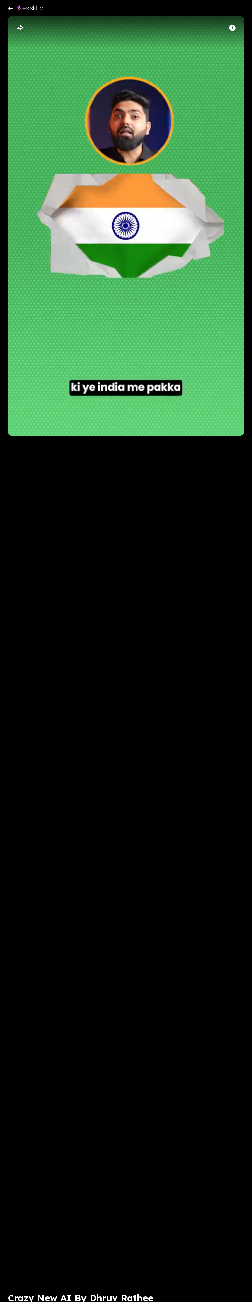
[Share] (19, 27)
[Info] (232, 27)
